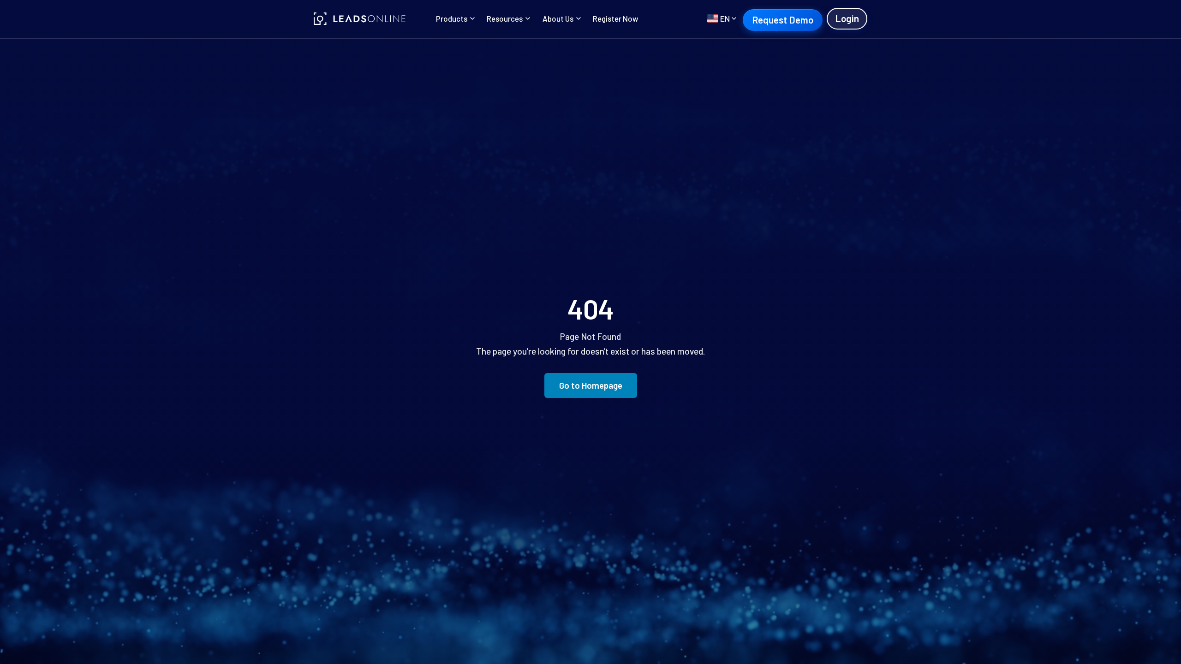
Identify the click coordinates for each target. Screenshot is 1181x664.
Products (451, 18)
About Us (558, 18)
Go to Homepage (590, 385)
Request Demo (782, 19)
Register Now (615, 18)
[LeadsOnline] (360, 18)
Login (847, 18)
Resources (505, 18)
